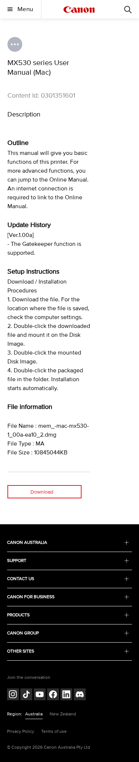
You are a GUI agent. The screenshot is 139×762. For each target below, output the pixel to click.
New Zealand (63, 714)
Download (41, 492)
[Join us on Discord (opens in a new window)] (80, 695)
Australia (34, 714)
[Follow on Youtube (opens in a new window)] (40, 695)
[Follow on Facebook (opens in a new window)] (53, 695)
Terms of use (54, 731)
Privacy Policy (20, 731)
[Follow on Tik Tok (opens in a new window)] (26, 695)
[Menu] (128, 9)
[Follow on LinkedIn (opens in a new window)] (66, 695)
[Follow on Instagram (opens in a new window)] (13, 695)
